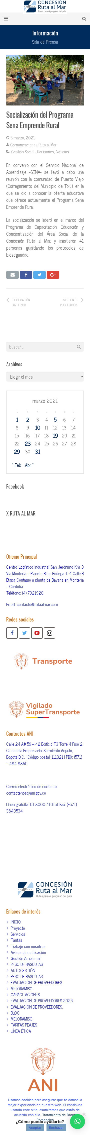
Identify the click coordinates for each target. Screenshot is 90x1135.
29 (17, 451)
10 (37, 427)
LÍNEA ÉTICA (21, 1031)
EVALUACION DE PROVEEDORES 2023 (42, 1000)
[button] (77, 1121)
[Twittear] (39, 275)
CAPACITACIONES (25, 994)
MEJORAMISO (21, 988)
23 (28, 443)
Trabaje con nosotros (28, 946)
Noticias (62, 151)
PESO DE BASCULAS (27, 964)
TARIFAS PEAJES (24, 1025)
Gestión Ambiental (25, 958)
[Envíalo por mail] (12, 275)
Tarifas (16, 940)
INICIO (16, 922)
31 (37, 451)
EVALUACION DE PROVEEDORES (36, 982)
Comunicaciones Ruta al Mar (33, 144)
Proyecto (18, 928)
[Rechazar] (83, 1114)
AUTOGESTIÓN (23, 970)
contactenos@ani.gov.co (26, 793)
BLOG (15, 1013)
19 (55, 435)
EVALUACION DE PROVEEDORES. (37, 1007)
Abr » (29, 465)
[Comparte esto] (26, 275)
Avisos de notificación (28, 952)
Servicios (18, 934)
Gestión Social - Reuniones (32, 151)
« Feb (16, 465)
